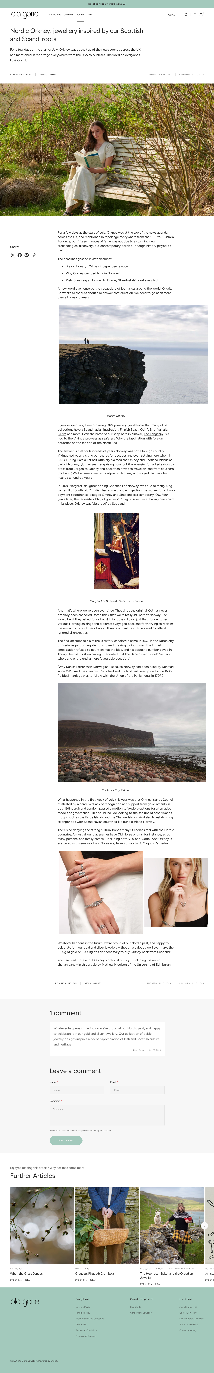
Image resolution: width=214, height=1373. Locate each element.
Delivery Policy (83, 1307)
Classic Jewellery (188, 1330)
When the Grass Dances (26, 1273)
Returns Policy (83, 1312)
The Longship (153, 434)
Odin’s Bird (148, 429)
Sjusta (62, 434)
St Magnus (147, 843)
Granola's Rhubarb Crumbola (94, 1273)
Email (113, 1082)
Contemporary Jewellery (191, 1318)
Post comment (66, 1140)
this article (89, 964)
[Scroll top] (203, 1362)
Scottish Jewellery (188, 1324)
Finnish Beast (129, 429)
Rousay (129, 843)
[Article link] (42, 1237)
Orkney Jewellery (188, 1312)
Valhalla (162, 429)
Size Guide (135, 1307)
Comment (55, 1101)
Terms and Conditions (86, 1330)
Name (53, 1082)
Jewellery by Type (188, 1307)
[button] (186, 15)
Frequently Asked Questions (90, 1318)
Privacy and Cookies (86, 1336)
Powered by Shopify (48, 1361)
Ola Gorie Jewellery (27, 1361)
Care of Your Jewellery (141, 1312)
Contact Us (81, 1324)
